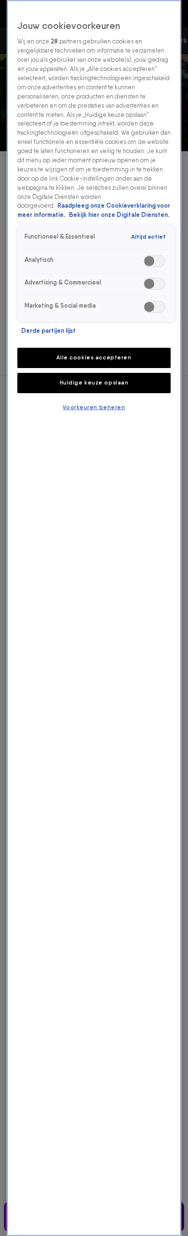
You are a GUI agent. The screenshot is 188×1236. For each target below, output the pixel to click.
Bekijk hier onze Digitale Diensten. (119, 214)
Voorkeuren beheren (94, 407)
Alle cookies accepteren (93, 357)
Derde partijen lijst (48, 330)
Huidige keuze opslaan (94, 382)
